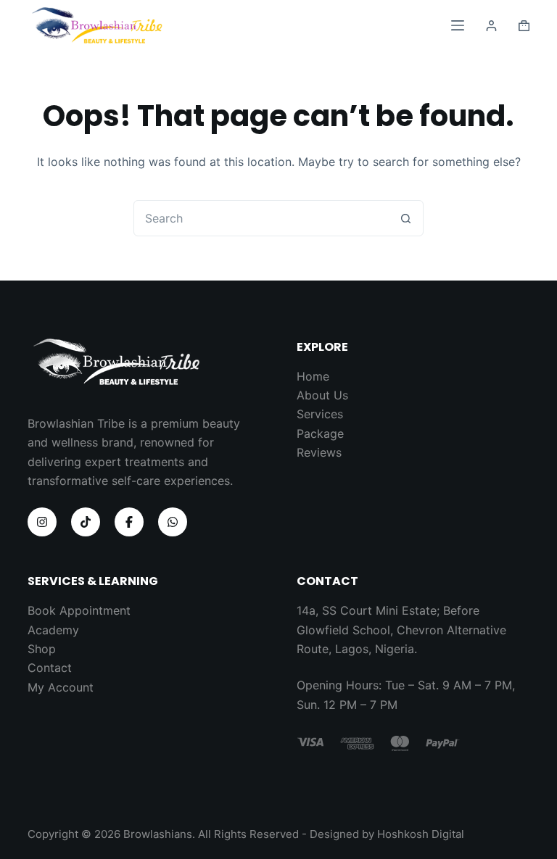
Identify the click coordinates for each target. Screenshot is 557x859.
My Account (61, 687)
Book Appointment (79, 610)
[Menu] (457, 25)
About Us (322, 395)
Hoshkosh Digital (420, 834)
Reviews (319, 452)
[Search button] (405, 218)
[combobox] (261, 218)
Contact (50, 667)
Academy (53, 630)
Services (320, 414)
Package (320, 433)
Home (313, 376)
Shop (42, 649)
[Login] (491, 25)
